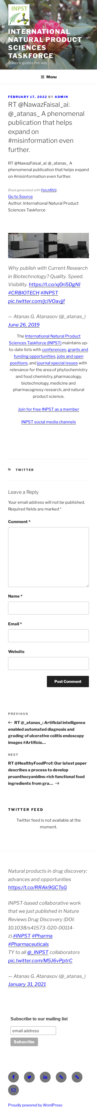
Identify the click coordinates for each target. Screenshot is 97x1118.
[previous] (15, 245)
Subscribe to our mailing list (39, 1019)
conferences (54, 349)
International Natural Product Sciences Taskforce (45, 44)
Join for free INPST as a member (48, 409)
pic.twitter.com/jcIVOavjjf (36, 301)
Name (15, 596)
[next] (82, 245)
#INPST (49, 293)
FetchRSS (48, 190)
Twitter (25, 470)
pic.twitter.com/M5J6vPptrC (40, 960)
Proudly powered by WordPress (35, 1105)
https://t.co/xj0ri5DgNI (54, 284)
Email (15, 624)
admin (61, 97)
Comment (19, 521)
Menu (51, 76)
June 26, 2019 (24, 325)
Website (16, 651)
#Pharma (42, 936)
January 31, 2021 (27, 984)
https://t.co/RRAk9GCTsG (37, 887)
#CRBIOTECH (23, 293)
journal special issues (57, 363)
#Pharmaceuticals (28, 944)
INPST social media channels (48, 422)
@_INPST (37, 952)
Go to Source (20, 196)
